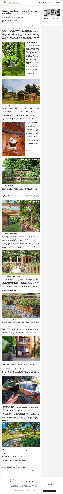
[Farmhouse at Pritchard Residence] (21, 305)
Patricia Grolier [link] (8, 20)
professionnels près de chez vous (14, 467)
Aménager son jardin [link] (9, 7)
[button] (2, 2)
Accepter (50, 490)
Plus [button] (31, 21)
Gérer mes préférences (50, 487)
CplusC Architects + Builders (34, 201)
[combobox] (14, 2)
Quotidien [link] (20, 7)
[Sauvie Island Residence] (21, 91)
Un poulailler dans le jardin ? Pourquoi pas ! (11, 455)
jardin (12, 114)
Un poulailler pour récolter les (8, 456)
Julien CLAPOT (21, 43)
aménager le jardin (20, 466)
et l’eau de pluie (21, 456)
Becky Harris (37, 377)
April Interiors (36, 423)
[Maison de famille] (13, 59)
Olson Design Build (36, 79)
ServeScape (37, 293)
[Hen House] (13, 139)
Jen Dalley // (22, 122)
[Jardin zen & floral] (21, 262)
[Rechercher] (8, 2)
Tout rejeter (49, 484)
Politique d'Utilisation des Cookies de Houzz (19, 489)
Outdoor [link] (3, 7)
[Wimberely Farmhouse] (21, 434)
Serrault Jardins (36, 250)
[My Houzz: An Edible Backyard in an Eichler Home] (21, 348)
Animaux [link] (15, 7)
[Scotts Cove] (21, 171)
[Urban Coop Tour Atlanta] (21, 390)
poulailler (33, 125)
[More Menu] (39, 26)
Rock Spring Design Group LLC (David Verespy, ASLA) (30, 159)
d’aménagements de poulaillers (15, 464)
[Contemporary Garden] (21, 216)
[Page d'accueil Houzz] (5, 2)
